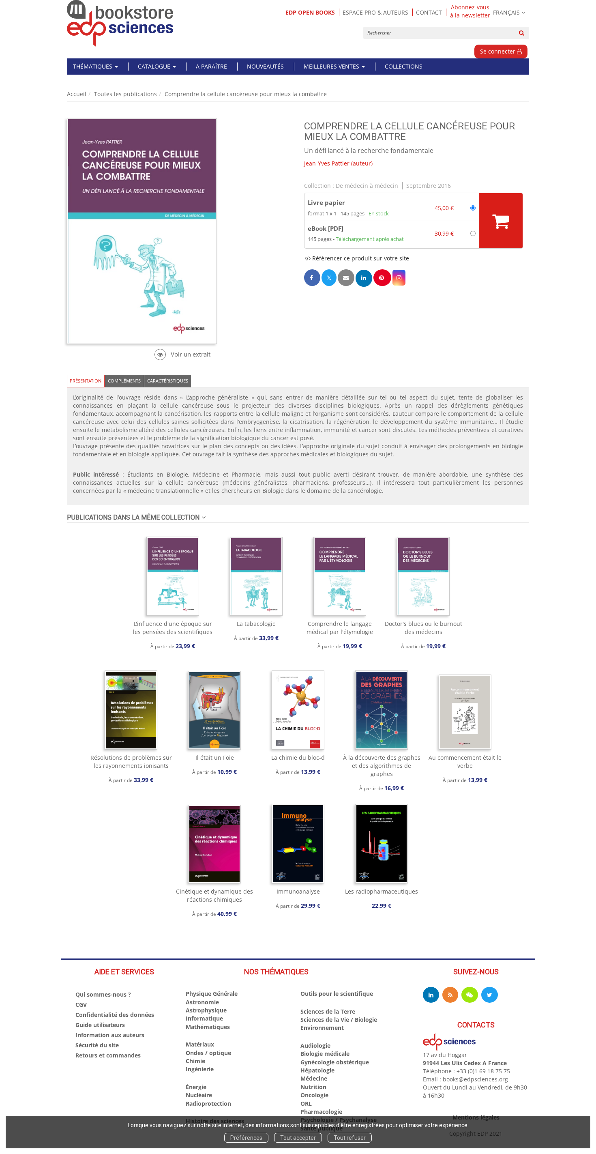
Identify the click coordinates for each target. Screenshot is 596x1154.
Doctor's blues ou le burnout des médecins (423, 628)
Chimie (195, 1061)
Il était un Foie (214, 757)
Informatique (204, 1018)
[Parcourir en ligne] (182, 354)
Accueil (76, 94)
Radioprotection (208, 1103)
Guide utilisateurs (100, 1025)
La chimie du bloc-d (298, 757)
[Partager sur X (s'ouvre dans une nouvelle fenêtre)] (329, 277)
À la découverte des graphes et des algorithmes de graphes (381, 766)
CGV (81, 1004)
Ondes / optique (208, 1053)
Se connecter (498, 51)
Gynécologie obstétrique (334, 1062)
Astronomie (202, 1002)
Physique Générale (212, 993)
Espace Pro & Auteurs (375, 12)
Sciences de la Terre (327, 1011)
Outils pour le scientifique (336, 993)
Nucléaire (199, 1095)
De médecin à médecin (367, 185)
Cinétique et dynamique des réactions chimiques (214, 895)
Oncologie (314, 1095)
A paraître (211, 66)
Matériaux (200, 1044)
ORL (306, 1103)
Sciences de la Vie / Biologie (338, 1019)
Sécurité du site (97, 1045)
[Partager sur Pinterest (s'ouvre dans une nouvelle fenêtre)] (382, 277)
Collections (403, 66)
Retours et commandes (108, 1055)
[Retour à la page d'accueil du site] (120, 23)
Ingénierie (200, 1069)
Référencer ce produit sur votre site (360, 258)
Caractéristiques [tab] (167, 381)
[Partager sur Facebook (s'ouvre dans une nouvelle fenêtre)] (312, 277)
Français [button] (506, 12)
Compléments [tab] (124, 381)
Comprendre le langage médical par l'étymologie (340, 628)
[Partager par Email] (346, 277)
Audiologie (315, 1045)
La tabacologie (256, 624)
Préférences (246, 1138)
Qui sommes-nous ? (103, 994)
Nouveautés (265, 66)
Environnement (322, 1028)
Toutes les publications (125, 94)
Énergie (196, 1087)
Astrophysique (206, 1010)
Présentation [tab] (85, 381)
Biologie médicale (324, 1053)
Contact (429, 12)
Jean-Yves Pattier (326, 163)
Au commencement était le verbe (465, 761)
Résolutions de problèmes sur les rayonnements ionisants (131, 761)
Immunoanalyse (298, 891)
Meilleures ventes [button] (332, 66)
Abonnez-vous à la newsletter (470, 11)
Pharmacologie (321, 1111)
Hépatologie (317, 1070)
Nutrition (313, 1087)
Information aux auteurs (109, 1035)
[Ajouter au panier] (501, 220)
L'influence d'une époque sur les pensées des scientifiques (172, 628)
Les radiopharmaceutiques (381, 891)
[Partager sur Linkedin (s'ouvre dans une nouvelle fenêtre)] (364, 278)
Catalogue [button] (155, 66)
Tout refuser (350, 1138)
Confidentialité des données (114, 1015)
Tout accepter (298, 1138)
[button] (398, 278)
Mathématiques (208, 1027)
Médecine (313, 1078)
